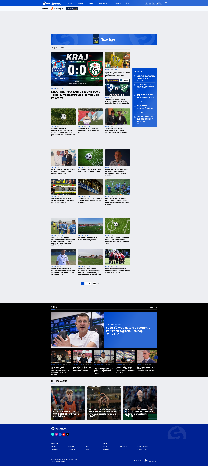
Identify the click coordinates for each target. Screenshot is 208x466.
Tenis (91, 3)
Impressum (123, 446)
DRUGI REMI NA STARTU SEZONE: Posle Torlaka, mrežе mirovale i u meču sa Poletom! (75, 95)
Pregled (54, 48)
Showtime (118, 3)
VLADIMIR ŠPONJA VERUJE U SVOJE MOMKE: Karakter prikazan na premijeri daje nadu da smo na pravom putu (63, 271)
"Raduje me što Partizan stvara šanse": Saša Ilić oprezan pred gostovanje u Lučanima (125, 369)
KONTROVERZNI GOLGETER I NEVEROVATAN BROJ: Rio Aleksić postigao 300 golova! (62, 200)
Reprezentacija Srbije (98, 365)
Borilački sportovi (56, 364)
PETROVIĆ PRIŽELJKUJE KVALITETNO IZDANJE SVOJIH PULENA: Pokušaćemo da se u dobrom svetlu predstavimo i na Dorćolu (63, 132)
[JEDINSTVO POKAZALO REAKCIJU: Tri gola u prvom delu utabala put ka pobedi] (90, 187)
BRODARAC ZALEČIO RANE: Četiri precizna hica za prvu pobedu (89, 170)
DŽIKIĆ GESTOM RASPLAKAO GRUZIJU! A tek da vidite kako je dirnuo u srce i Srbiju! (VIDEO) (139, 412)
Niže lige (53, 88)
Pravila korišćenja (142, 446)
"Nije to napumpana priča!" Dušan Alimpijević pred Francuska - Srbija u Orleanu (104, 370)
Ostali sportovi (103, 3)
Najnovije (45, 8)
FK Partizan (109, 324)
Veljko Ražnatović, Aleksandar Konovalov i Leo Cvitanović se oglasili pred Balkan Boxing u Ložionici (60, 370)
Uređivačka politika (143, 449)
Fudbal (69, 3)
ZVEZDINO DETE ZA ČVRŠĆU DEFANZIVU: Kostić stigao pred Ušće (89, 130)
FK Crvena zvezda (78, 364)
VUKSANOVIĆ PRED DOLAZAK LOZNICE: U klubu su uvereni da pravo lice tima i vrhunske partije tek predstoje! (117, 102)
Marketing (106, 449)
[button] (156, 357)
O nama (105, 446)
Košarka (80, 3)
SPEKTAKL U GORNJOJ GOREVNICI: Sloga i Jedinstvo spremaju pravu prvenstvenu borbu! (117, 74)
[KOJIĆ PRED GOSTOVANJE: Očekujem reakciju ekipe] (90, 226)
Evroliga (91, 407)
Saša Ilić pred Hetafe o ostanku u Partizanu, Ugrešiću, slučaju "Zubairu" (128, 331)
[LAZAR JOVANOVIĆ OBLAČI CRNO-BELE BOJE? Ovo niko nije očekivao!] (68, 403)
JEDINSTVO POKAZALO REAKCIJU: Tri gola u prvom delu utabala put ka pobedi (90, 200)
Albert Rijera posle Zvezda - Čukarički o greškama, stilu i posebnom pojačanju (82, 368)
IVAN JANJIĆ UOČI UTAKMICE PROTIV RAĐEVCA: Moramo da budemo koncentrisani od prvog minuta (117, 201)
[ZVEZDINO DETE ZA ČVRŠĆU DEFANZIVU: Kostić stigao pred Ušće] (90, 116)
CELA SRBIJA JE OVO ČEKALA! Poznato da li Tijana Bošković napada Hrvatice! (145, 86)
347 (94, 283)
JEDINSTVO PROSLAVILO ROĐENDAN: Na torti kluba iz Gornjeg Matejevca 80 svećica (116, 130)
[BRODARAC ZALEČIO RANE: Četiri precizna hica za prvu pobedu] (90, 157)
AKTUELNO (139, 364)
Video (127, 3)
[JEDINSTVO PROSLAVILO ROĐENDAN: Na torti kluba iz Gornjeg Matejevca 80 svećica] (117, 116)
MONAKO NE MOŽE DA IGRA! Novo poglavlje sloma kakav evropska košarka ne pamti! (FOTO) (103, 412)
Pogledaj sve (153, 307)
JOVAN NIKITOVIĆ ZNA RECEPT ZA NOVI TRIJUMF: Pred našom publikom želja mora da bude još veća (117, 240)
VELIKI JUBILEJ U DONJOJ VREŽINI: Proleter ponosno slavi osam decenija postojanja (62, 171)
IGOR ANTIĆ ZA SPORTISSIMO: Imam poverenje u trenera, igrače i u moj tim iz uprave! (117, 270)
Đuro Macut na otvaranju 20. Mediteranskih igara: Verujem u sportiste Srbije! (146, 368)
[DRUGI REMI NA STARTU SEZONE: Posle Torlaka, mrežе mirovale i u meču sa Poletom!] (77, 69)
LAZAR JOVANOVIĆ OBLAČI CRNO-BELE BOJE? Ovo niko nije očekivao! (66, 414)
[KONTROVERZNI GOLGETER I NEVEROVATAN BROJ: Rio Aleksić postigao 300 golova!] (63, 187)
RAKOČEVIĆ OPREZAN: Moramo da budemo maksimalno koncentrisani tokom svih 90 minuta (116, 172)
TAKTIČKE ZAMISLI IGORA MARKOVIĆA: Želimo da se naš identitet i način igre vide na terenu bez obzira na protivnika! (89, 271)
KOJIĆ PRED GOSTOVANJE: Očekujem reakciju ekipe (87, 239)
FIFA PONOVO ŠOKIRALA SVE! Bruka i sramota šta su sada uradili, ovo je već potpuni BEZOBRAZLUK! (145, 119)
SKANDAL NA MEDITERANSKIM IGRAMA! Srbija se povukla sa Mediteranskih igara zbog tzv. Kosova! (145, 97)
